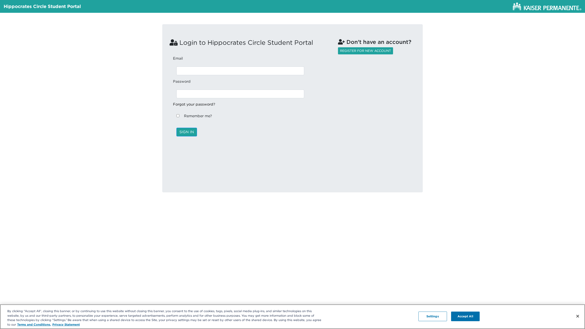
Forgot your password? (194, 104)
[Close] (578, 316)
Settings (432, 316)
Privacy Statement (66, 324)
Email (178, 58)
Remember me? (198, 116)
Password (182, 81)
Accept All (465, 316)
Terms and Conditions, (34, 324)
